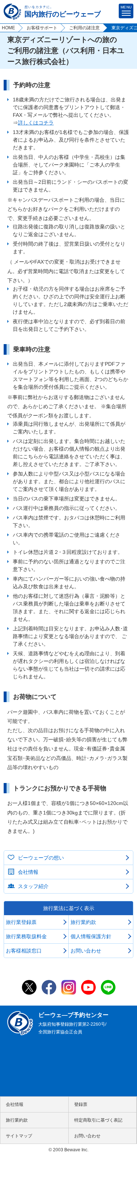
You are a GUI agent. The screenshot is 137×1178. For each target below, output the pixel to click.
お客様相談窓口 (24, 951)
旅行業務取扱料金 (26, 936)
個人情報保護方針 (91, 936)
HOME (8, 27)
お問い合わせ (86, 951)
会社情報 (28, 872)
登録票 (80, 1104)
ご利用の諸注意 (84, 27)
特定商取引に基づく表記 (98, 1120)
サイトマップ (19, 1135)
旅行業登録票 (21, 922)
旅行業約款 (83, 922)
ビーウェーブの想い (41, 858)
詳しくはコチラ (36, 123)
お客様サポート (42, 27)
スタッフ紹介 (33, 886)
